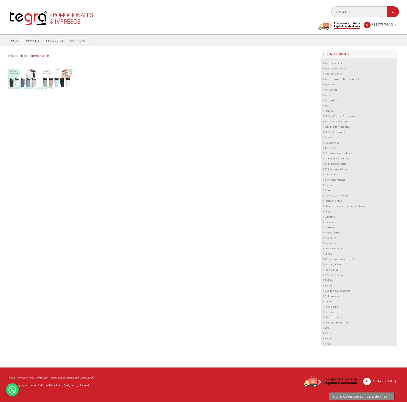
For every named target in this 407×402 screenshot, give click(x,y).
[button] (12, 389)
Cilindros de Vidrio (335, 163)
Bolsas (329, 137)
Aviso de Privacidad (49, 385)
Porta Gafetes (333, 264)
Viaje (328, 343)
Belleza (329, 110)
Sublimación (332, 296)
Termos (329, 312)
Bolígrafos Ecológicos (337, 121)
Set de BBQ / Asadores (337, 290)
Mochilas (330, 243)
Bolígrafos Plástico (336, 132)
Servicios (33, 40)
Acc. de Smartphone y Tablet (342, 79)
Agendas (330, 84)
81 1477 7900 (382, 25)
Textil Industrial (334, 317)
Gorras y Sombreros (337, 195)
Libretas (330, 216)
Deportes (330, 174)
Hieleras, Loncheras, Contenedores (345, 206)
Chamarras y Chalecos (338, 153)
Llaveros (330, 222)
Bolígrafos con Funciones (340, 116)
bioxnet (84, 385)
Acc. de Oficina (333, 73)
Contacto (77, 40)
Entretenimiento (335, 179)
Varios (328, 333)
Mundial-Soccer (334, 248)
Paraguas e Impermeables (341, 259)
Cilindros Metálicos (336, 169)
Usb (327, 327)
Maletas (329, 227)
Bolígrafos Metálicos (337, 126)
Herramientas (333, 200)
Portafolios (331, 269)
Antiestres (331, 89)
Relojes (329, 280)
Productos (55, 40)
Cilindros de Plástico (337, 158)
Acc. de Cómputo (335, 68)
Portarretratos (334, 274)
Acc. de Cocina (333, 63)
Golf (327, 190)
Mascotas (330, 237)
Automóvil (331, 100)
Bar (327, 105)
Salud (328, 285)
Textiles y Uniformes (337, 322)
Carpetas (330, 147)
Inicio (15, 40)
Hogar (329, 211)
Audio (328, 95)
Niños (328, 253)
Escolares (330, 184)
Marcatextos (332, 232)
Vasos (328, 338)
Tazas (328, 301)
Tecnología (331, 306)
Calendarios (332, 142)
